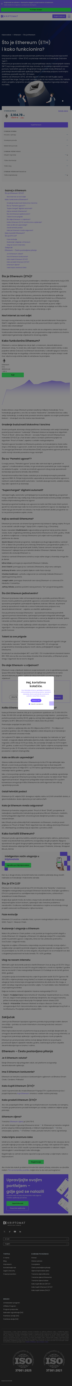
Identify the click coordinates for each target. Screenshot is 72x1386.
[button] (36, 704)
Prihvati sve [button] (36, 700)
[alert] (36, 693)
